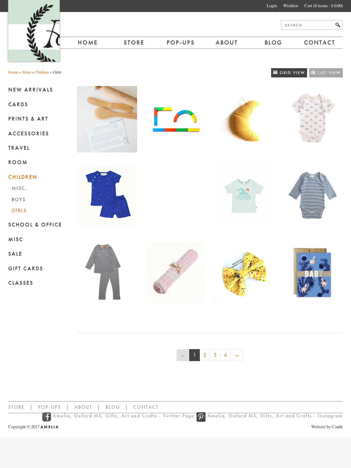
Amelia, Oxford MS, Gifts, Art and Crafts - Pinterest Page (201, 417)
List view (328, 72)
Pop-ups (181, 42)
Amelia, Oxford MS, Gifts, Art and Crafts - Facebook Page (47, 417)
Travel (19, 147)
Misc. (19, 188)
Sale (15, 253)
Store (134, 42)
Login (272, 5)
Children (42, 72)
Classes (20, 282)
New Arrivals (30, 89)
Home (88, 42)
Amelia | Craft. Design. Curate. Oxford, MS (34, 31)
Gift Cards (25, 268)
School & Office (35, 224)
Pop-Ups (49, 407)
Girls (19, 210)
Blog (273, 42)
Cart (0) (323, 5)
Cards (18, 104)
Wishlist (290, 5)
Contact (319, 42)
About (227, 42)
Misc (15, 239)
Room (18, 162)
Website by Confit (327, 426)
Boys (19, 199)
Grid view (291, 72)
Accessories (28, 133)
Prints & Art (28, 118)
